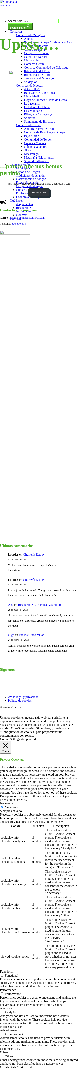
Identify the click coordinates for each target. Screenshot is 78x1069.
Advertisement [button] (9, 1030)
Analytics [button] (6, 1008)
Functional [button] (6, 971)
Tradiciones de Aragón (30, 175)
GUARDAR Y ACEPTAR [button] (17, 1067)
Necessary (11, 807)
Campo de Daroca (35, 56)
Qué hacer (16, 200)
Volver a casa (39, 192)
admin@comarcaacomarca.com (27, 217)
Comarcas (16, 31)
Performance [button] (8, 990)
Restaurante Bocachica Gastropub (39, 604)
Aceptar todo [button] (29, 739)
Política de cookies (20, 700)
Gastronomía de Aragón (31, 179)
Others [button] (4, 1052)
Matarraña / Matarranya (39, 157)
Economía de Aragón (29, 197)
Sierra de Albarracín (36, 161)
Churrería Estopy (34, 554)
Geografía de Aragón (29, 186)
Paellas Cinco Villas (31, 635)
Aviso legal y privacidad (23, 697)
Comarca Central (34, 64)
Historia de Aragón (28, 172)
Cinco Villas (32, 60)
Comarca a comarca (22, 13)
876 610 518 (19, 223)
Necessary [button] (6, 803)
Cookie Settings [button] (10, 739)
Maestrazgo (31, 154)
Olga (11, 635)
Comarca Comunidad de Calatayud (46, 67)
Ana (10, 604)
